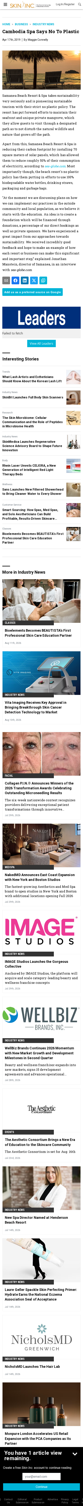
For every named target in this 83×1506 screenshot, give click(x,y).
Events (9, 1132)
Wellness (7, 484)
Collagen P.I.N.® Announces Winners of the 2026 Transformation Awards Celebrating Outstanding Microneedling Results (39, 788)
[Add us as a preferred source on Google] (43, 280)
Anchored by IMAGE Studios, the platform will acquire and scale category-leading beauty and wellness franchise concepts (41, 978)
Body (5, 460)
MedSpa (9, 867)
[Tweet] (34, 280)
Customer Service (11, 504)
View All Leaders (41, 343)
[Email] (6, 280)
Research (7, 412)
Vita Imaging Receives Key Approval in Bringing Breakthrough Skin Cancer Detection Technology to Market (35, 707)
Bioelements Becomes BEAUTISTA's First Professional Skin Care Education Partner (33, 538)
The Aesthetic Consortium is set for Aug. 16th (40, 1152)
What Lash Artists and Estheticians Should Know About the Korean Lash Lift (32, 379)
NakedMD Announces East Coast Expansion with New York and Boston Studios (40, 877)
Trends (6, 371)
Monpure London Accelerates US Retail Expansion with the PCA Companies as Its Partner (38, 1438)
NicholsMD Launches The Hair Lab (32, 1367)
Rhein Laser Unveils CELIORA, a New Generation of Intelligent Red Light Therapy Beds (29, 470)
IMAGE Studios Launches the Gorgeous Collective (36, 964)
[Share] (15, 280)
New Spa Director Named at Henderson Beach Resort (36, 1220)
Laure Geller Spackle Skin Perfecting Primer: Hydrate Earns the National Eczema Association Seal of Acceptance (41, 1294)
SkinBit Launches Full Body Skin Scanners (32, 397)
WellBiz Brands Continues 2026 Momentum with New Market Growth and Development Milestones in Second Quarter (39, 1053)
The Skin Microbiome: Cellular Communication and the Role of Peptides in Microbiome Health (32, 422)
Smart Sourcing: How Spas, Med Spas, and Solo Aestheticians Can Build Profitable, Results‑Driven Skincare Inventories (30, 514)
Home (6, 24)
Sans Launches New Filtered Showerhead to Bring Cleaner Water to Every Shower (33, 492)
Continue (41, 1487)
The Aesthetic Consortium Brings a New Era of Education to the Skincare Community (40, 1142)
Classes (6, 528)
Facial (9, 775)
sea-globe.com (55, 166)
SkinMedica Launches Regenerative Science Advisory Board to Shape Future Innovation (32, 446)
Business (21, 24)
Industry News (43, 24)
